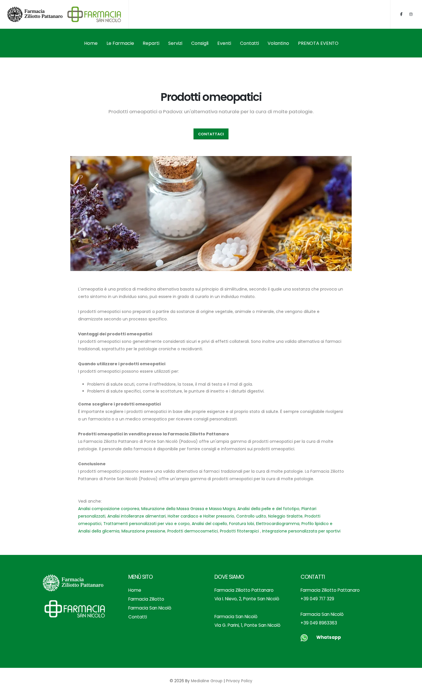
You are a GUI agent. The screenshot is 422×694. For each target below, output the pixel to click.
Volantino (278, 43)
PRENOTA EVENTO (318, 43)
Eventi (224, 43)
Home (91, 43)
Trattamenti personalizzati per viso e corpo (146, 523)
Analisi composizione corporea (108, 509)
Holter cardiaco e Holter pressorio (201, 516)
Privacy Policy (239, 681)
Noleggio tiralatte (285, 516)
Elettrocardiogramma (277, 523)
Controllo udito (251, 516)
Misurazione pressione (143, 531)
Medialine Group (206, 681)
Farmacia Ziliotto (146, 599)
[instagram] (411, 14)
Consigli (199, 43)
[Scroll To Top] (412, 687)
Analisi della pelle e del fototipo (268, 509)
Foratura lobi (241, 523)
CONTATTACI (211, 134)
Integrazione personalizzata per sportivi (301, 531)
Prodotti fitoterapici (240, 531)
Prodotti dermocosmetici (192, 531)
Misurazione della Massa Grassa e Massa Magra (188, 509)
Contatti (249, 43)
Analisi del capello (209, 523)
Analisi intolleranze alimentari (136, 516)
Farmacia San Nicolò (149, 608)
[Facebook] (401, 14)
